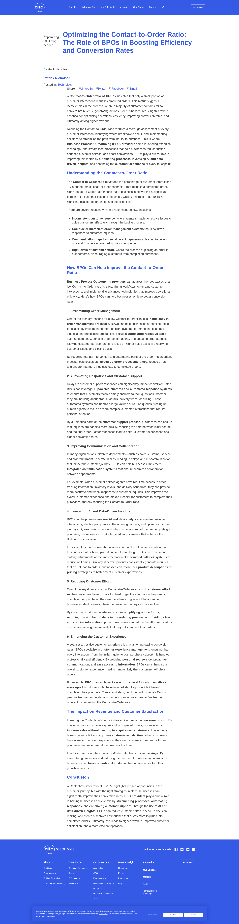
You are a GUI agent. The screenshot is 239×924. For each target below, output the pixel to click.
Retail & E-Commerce (103, 894)
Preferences (152, 915)
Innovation (124, 7)
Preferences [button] (51, 916)
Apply (145, 884)
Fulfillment (73, 883)
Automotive (98, 868)
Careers (153, 7)
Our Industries (101, 862)
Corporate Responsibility (54, 883)
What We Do (88, 7)
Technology (65, 84)
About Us (73, 7)
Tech (95, 899)
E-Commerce (74, 878)
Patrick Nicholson (57, 78)
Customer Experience (78, 868)
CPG (95, 873)
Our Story (48, 868)
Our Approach (50, 873)
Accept (193, 915)
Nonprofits (97, 888)
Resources (123, 878)
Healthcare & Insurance (103, 883)
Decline (173, 915)
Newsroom (123, 868)
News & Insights (107, 7)
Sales (71, 873)
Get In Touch (198, 7)
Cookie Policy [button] (103, 914)
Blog (120, 883)
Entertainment (99, 878)
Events (121, 873)
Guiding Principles (52, 878)
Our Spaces (139, 7)
